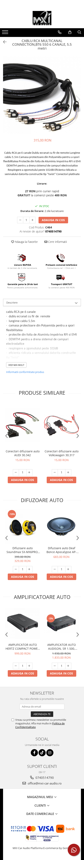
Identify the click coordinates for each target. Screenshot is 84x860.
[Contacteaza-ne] (59, 32)
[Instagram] (49, 752)
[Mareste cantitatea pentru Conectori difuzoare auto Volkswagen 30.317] (68, 472)
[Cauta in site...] (79, 32)
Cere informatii (57, 242)
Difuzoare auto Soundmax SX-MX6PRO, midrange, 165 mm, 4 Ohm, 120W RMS (23, 550)
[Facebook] (34, 752)
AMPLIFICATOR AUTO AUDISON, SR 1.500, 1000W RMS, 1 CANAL (61, 646)
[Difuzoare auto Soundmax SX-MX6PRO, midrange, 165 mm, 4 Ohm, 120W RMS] (22, 526)
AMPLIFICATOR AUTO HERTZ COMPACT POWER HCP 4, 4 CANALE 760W (23, 646)
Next (77, 99)
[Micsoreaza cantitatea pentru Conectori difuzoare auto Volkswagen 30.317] (55, 472)
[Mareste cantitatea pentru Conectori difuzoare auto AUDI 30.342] (29, 472)
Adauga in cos (53, 220)
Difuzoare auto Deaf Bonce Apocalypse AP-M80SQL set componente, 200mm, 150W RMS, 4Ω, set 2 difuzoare (61, 550)
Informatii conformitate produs (25, 372)
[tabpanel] (42, 95)
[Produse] (5, 33)
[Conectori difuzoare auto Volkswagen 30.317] (61, 425)
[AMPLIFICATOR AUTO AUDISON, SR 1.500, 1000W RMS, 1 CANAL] (61, 623)
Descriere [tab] (12, 302)
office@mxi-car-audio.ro (44, 783)
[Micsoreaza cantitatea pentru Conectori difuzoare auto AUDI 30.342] (16, 472)
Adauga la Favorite (26, 242)
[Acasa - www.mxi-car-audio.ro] (42, 18)
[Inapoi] (3, 42)
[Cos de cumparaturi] (69, 32)
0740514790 (44, 778)
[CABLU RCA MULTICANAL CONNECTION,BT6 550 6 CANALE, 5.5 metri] (42, 95)
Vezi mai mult (16, 364)
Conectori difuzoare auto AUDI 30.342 (23, 453)
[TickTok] (42, 752)
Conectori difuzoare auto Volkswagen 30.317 (61, 453)
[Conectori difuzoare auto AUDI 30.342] (22, 425)
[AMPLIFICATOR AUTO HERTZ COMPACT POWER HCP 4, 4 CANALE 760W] (22, 623)
